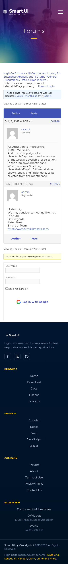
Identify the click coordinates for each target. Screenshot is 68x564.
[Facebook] (7, 356)
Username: (11, 266)
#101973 (55, 184)
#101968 (55, 121)
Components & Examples (34, 509)
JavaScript (34, 439)
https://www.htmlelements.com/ (28, 228)
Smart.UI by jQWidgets (18, 545)
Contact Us (34, 490)
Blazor (34, 445)
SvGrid (34, 525)
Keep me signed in (18, 289)
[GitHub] (26, 356)
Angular (34, 420)
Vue (34, 433)
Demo (34, 376)
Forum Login (46, 86)
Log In (25, 314)
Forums (40, 76)
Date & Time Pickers (33, 80)
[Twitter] (17, 356)
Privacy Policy (34, 483)
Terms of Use (34, 477)
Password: (11, 277)
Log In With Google (35, 302)
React (34, 426)
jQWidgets (34, 515)
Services (34, 401)
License (34, 395)
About (34, 471)
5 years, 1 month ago (26, 96)
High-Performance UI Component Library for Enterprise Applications (32, 75)
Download (34, 382)
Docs (34, 388)
